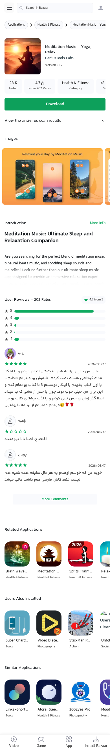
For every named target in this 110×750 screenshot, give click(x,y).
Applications (16, 25)
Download (55, 104)
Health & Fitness (49, 25)
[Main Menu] (9, 8)
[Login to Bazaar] (101, 8)
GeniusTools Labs (59, 58)
